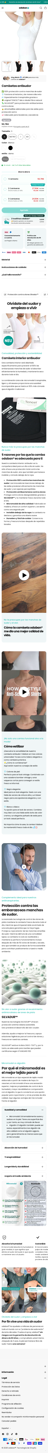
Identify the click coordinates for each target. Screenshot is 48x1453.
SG (27, 136)
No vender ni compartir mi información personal (23, 1416)
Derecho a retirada (10, 1391)
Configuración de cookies (13, 1408)
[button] (24, 179)
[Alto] (17, 148)
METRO (12, 136)
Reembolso (7, 1412)
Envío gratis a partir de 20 (21, 126)
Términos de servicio (11, 1382)
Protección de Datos (11, 1386)
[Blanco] (4, 148)
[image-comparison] (24, 867)
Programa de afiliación (11, 1404)
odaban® (12, 1448)
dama (6, 160)
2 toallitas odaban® (20, 218)
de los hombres (18, 160)
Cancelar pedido (9, 1421)
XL (35, 137)
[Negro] (10, 148)
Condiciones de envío (11, 1395)
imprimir (5, 1399)
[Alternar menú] (2, 8)
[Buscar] (41, 8)
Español (5, 1428)
